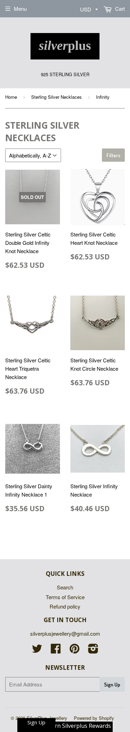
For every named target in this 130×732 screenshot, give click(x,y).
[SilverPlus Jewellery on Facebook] (56, 650)
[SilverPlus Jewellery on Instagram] (93, 650)
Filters (113, 155)
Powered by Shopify (94, 718)
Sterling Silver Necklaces (56, 97)
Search (65, 587)
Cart (119, 8)
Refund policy (65, 606)
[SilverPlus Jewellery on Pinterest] (74, 650)
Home (11, 97)
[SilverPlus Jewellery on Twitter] (37, 650)
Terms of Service (65, 597)
